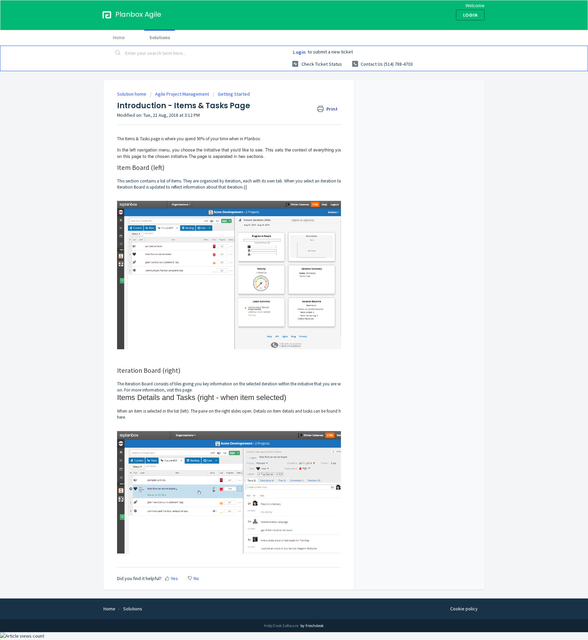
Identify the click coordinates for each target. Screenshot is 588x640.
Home (119, 37)
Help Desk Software (281, 625)
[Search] (118, 53)
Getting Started (234, 94)
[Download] (281, 235)
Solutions (159, 37)
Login (299, 52)
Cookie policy (464, 609)
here (121, 417)
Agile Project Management (182, 94)
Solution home (132, 94)
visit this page (179, 390)
